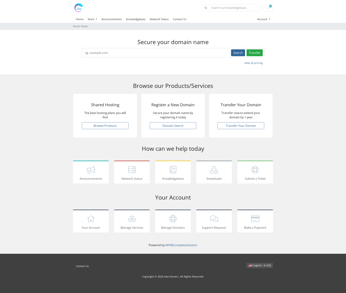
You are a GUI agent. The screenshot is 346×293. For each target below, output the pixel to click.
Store (91, 19)
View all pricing (253, 63)
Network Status (159, 19)
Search (238, 53)
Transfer (254, 53)
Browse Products (105, 126)
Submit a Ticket (255, 179)
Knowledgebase (135, 19)
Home (79, 19)
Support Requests (214, 228)
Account (262, 19)
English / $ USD (261, 265)
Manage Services (132, 228)
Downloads (214, 179)
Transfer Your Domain (241, 126)
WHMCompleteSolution (181, 245)
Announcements (111, 19)
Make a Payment (255, 228)
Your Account (91, 228)
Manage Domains (173, 228)
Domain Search (173, 126)
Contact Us (179, 19)
